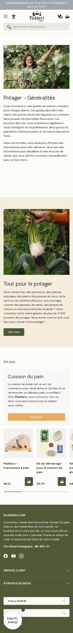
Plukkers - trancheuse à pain (16, 466)
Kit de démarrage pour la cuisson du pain (49, 468)
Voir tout (13, 332)
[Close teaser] (23, 610)
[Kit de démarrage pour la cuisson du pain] (51, 443)
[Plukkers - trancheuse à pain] (18, 443)
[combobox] (36, 26)
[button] (67, 16)
